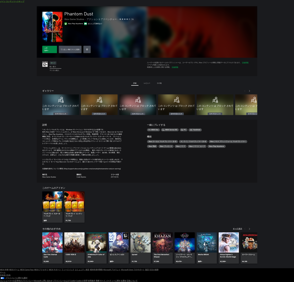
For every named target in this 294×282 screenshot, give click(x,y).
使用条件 (91, 280)
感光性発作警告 (96, 269)
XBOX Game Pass (27, 269)
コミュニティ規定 (82, 269)
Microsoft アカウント (111, 269)
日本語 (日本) (5, 275)
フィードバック (67, 269)
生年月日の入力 (60, 114)
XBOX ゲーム (14, 269)
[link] (52, 207)
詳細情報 (245, 62)
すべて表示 (237, 228)
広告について (132, 280)
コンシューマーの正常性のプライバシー (16, 280)
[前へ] (245, 91)
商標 (97, 280)
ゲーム (3, 272)
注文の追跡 (153, 269)
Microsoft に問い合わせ (43, 280)
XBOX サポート (55, 269)
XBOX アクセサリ (41, 269)
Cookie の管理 (82, 280)
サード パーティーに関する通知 (113, 280)
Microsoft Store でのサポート (133, 269)
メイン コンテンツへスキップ (12, 1)
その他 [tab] (159, 83)
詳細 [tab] (134, 83)
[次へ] (249, 91)
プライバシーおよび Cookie (64, 280)
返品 (147, 269)
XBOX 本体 (4, 269)
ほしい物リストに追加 (71, 49)
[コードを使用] (87, 49)
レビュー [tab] (147, 83)
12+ (52, 63)
